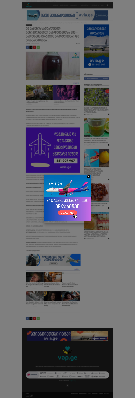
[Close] (88, 176)
